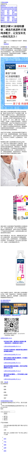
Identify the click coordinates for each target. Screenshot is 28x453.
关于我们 (10, 401)
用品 (16, 425)
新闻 (5, 451)
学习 (6, 427)
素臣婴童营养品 (5, 302)
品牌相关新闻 (6, 338)
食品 (8, 425)
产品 (5, 441)
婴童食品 (6, 44)
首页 (2, 401)
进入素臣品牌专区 (6, 300)
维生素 (6, 382)
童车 (19, 425)
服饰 (10, 425)
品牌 (5, 447)
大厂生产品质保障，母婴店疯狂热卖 (11, 315)
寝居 (13, 425)
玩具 (24, 425)
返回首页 (3, 5)
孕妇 (22, 425)
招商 (5, 444)
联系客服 (5, 401)
